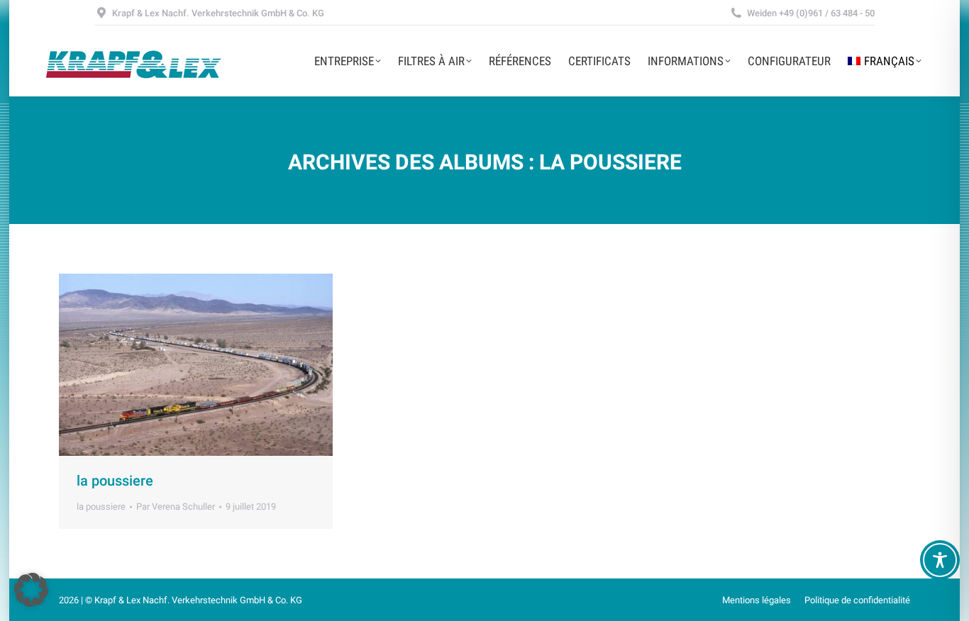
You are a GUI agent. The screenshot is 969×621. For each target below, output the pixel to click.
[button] (31, 590)
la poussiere (115, 480)
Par (175, 506)
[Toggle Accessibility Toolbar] (939, 560)
